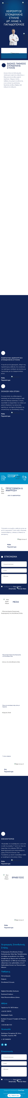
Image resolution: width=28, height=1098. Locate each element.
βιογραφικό (5, 53)
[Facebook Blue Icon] (2, 1044)
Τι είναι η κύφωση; (6, 756)
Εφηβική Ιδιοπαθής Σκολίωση (10, 991)
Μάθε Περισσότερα (5, 379)
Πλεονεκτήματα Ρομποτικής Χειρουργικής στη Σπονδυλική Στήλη (11, 655)
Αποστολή (12, 588)
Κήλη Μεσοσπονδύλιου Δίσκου (10, 997)
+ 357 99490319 (6, 1039)
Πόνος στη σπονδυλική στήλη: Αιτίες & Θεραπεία (11, 706)
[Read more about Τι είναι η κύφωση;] (13, 756)
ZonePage (21, 1090)
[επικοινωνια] (2, 557)
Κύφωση (3, 979)
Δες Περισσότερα (8, 770)
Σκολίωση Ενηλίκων (7, 994)
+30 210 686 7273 (6, 1025)
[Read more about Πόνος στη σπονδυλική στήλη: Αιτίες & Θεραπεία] (25, 706)
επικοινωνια (10, 556)
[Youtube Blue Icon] (5, 1044)
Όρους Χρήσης (17, 586)
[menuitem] (24, 3)
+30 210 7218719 (6, 1011)
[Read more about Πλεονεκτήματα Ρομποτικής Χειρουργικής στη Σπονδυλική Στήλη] (25, 655)
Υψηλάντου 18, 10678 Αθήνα (9, 1007)
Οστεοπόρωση (5, 976)
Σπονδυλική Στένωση (7, 982)
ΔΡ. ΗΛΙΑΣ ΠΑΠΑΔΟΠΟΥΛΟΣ (10, 52)
